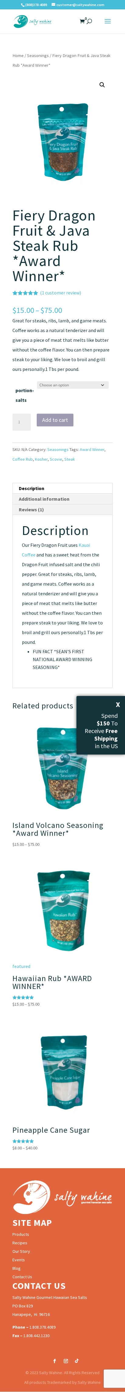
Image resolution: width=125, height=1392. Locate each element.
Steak (69, 459)
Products (20, 1234)
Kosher (41, 459)
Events (18, 1260)
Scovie (56, 459)
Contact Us (22, 1276)
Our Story (21, 1251)
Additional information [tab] (44, 499)
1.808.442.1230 (36, 1335)
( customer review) (60, 293)
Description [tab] (31, 488)
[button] (102, 84)
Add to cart (55, 419)
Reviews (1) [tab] (31, 509)
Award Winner (92, 449)
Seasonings (38, 55)
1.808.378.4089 (42, 1327)
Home (18, 55)
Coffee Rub (22, 459)
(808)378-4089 (36, 4)
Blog (16, 1268)
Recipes (19, 1243)
